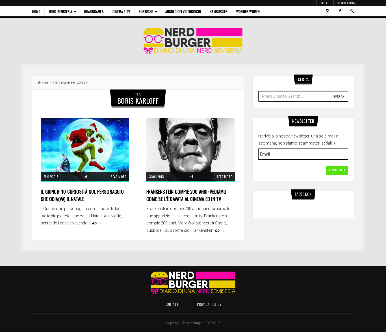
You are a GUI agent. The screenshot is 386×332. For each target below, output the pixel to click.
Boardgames (94, 11)
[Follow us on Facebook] (340, 11)
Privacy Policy (346, 3)
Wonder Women (248, 11)
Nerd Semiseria (60, 11)
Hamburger (218, 11)
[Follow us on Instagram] (327, 11)
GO (97, 223)
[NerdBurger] (193, 41)
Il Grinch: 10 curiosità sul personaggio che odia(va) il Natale (82, 195)
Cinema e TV (121, 11)
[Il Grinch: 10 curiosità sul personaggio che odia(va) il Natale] (85, 150)
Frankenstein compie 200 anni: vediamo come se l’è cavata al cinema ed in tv (186, 195)
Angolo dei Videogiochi (183, 11)
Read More (118, 176)
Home (36, 11)
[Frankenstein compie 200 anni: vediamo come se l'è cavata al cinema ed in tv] (190, 150)
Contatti (325, 3)
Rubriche (146, 11)
